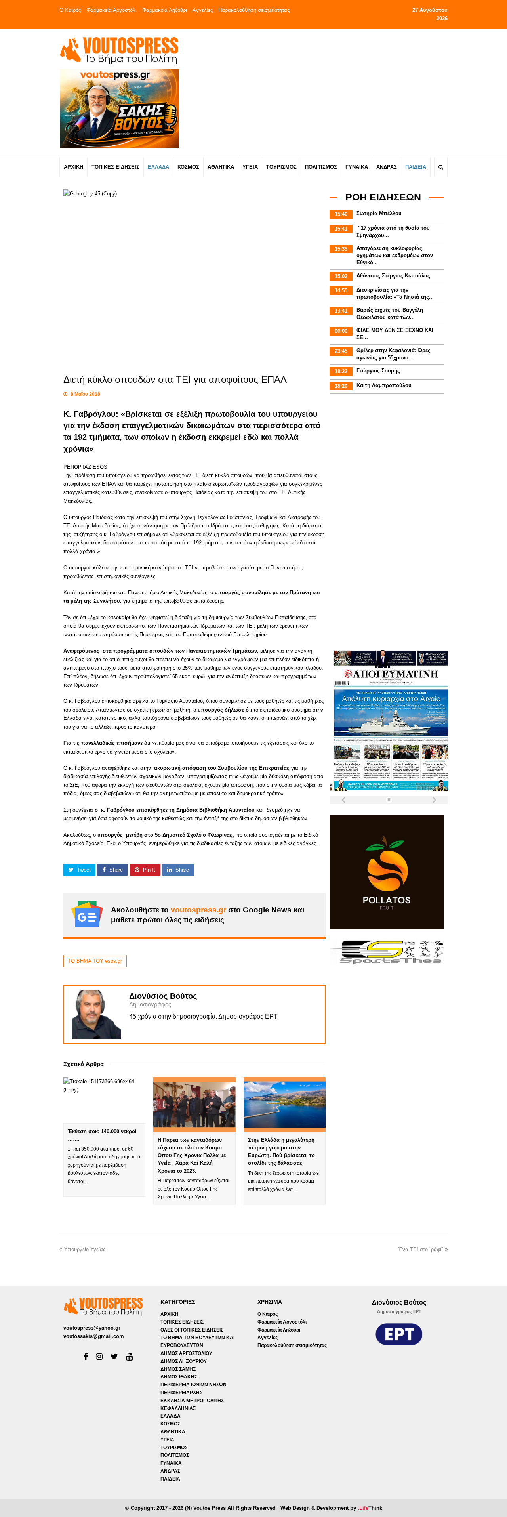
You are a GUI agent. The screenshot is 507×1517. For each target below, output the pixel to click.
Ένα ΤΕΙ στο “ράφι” (420, 1249)
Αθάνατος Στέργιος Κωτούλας (393, 276)
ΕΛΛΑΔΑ (170, 1416)
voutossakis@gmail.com (93, 1336)
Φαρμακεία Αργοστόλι (111, 10)
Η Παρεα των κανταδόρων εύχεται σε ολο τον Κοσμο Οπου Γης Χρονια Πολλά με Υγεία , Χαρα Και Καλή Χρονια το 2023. (192, 1155)
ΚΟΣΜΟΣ (170, 1424)
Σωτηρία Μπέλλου (379, 213)
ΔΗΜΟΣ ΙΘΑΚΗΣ (178, 1377)
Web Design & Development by (331, 1508)
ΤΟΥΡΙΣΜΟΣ (173, 1447)
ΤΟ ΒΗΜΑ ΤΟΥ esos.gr (95, 961)
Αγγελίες (203, 10)
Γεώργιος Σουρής (378, 371)
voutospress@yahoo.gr (91, 1328)
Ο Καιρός (70, 10)
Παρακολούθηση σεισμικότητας (254, 10)
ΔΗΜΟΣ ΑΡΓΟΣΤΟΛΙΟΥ (186, 1353)
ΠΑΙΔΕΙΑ (170, 1479)
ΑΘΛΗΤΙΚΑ (172, 1432)
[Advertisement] (323, 92)
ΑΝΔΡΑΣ (170, 1471)
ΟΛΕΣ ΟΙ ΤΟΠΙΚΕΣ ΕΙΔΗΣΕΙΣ (191, 1330)
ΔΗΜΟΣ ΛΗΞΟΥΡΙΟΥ (183, 1361)
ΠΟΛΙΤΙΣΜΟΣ (174, 1455)
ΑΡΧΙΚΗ (169, 1314)
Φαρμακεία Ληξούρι (164, 10)
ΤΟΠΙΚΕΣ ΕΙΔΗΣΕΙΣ (182, 1322)
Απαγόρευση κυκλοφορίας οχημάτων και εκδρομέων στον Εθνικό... (394, 255)
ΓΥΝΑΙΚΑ (171, 1463)
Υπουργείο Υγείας (84, 1249)
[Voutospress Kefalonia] (118, 50)
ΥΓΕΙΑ (167, 1440)
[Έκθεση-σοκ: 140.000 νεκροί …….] (104, 1100)
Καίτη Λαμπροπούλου (384, 385)
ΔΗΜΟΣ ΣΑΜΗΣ (178, 1369)
